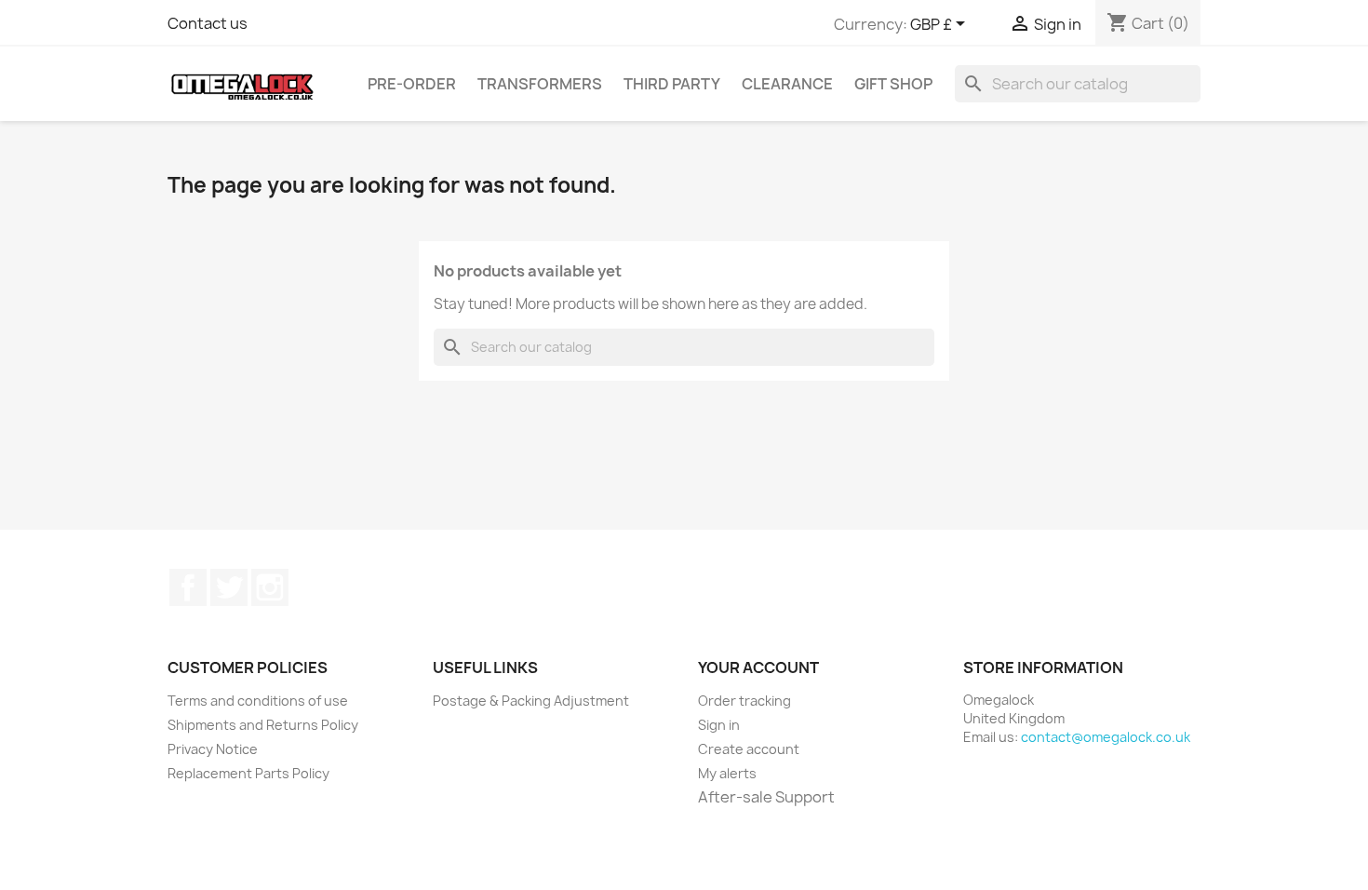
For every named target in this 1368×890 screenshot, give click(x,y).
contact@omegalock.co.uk (1105, 737)
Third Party (672, 84)
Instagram (269, 587)
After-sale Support (766, 797)
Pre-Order (412, 84)
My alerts (727, 773)
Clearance (787, 84)
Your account (758, 667)
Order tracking (744, 700)
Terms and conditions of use (258, 700)
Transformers (539, 84)
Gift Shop (893, 84)
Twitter (229, 587)
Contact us (208, 23)
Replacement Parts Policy (248, 773)
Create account (748, 749)
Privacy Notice (213, 749)
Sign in (719, 725)
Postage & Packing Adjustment (531, 700)
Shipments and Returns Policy (263, 725)
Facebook (188, 587)
